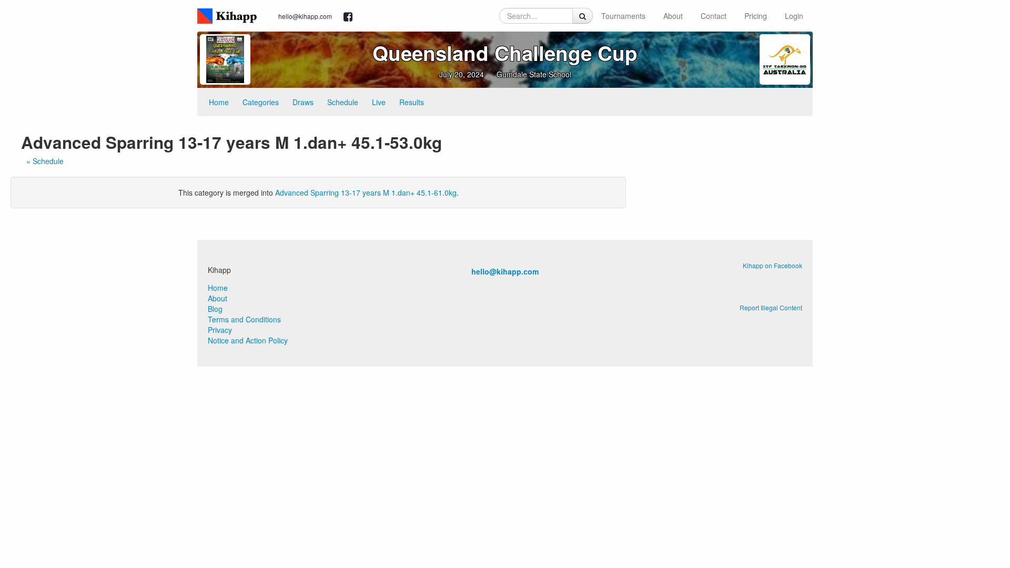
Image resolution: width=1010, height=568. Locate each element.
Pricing (755, 16)
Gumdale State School (534, 74)
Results (411, 102)
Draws (303, 102)
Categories (261, 102)
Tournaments (623, 16)
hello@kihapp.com (305, 16)
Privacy (220, 329)
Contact (713, 16)
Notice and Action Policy (248, 340)
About (673, 16)
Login (794, 16)
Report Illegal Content (771, 307)
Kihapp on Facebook (772, 265)
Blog (215, 308)
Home (219, 102)
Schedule (342, 102)
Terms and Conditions (244, 319)
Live (379, 102)
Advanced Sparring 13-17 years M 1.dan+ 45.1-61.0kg (366, 192)
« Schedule (45, 161)
